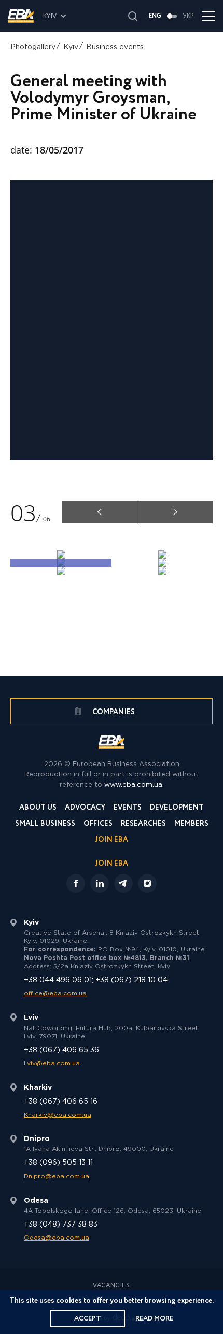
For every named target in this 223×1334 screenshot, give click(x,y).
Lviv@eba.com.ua (52, 1063)
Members (191, 824)
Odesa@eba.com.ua (56, 1238)
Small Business (45, 824)
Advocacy (85, 808)
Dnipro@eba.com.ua (56, 1176)
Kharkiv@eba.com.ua (57, 1115)
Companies (113, 712)
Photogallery (32, 47)
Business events (115, 47)
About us (38, 808)
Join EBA (111, 840)
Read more (154, 1318)
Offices (98, 824)
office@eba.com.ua (55, 993)
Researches (143, 824)
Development (177, 808)
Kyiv (70, 47)
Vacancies (111, 1286)
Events (128, 808)
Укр (188, 16)
